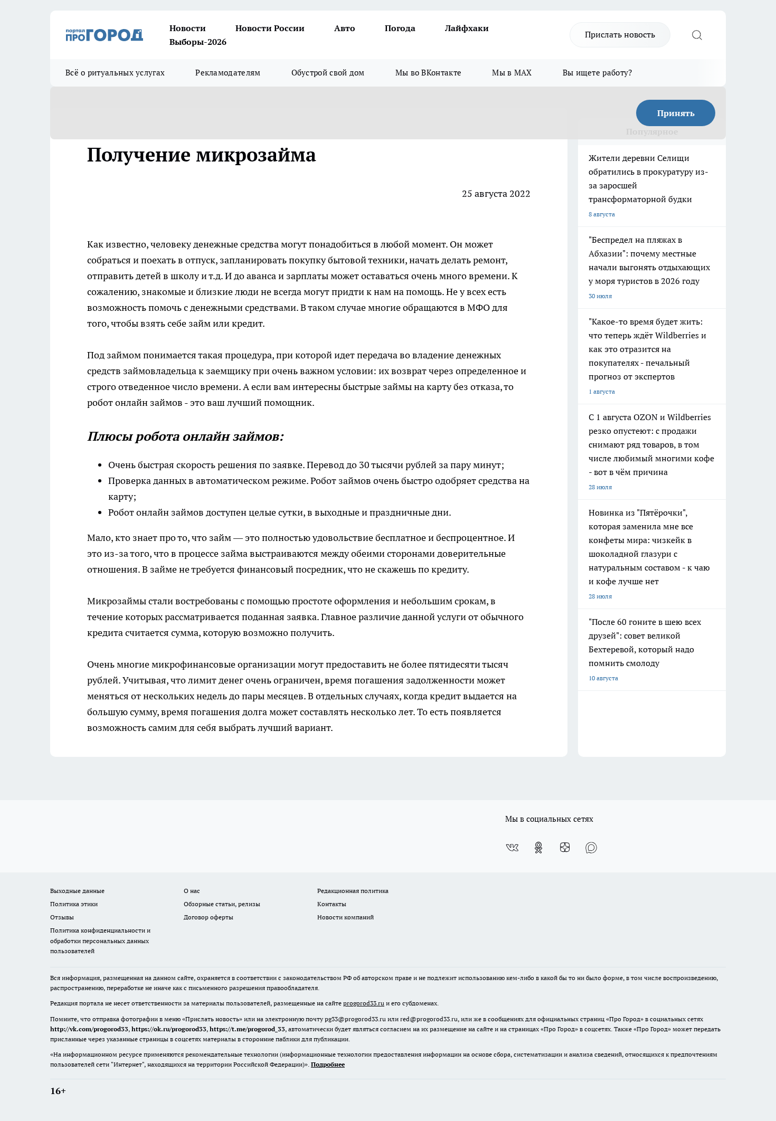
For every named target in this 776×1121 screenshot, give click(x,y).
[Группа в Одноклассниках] (538, 847)
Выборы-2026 (197, 41)
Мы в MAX (512, 73)
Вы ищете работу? (597, 73)
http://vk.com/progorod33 (89, 1029)
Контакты (331, 904)
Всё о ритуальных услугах (115, 73)
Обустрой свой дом (328, 73)
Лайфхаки (467, 28)
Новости (187, 28)
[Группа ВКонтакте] (512, 847)
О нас (192, 891)
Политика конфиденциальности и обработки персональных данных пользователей (100, 940)
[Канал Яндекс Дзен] (565, 847)
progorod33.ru (363, 1003)
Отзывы (62, 917)
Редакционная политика (353, 891)
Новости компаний (345, 917)
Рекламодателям (227, 73)
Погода (400, 28)
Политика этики (74, 904)
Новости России (270, 28)
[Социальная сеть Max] (591, 847)
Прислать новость (620, 34)
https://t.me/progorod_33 (247, 1029)
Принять (676, 113)
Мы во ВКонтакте (428, 73)
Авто (344, 28)
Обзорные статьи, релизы (222, 904)
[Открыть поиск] (696, 34)
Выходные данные (77, 891)
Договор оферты (208, 917)
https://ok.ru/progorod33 (168, 1029)
